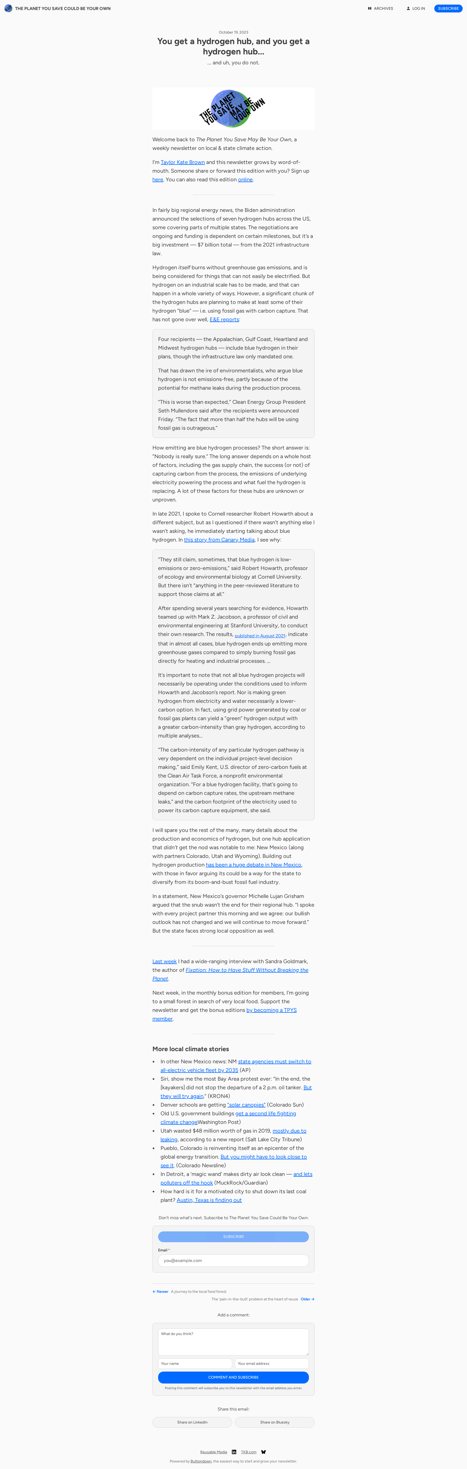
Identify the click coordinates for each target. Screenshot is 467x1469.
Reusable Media (213, 1452)
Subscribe (448, 8)
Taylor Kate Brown (183, 162)
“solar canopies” (246, 1104)
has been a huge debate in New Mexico (253, 864)
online (245, 179)
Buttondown (201, 1461)
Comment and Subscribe (233, 1377)
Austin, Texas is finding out (209, 1200)
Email (164, 1250)
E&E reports (224, 319)
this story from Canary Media (219, 539)
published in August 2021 (260, 635)
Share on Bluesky (274, 1422)
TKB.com (248, 1452)
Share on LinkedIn (192, 1422)
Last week (164, 961)
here (157, 179)
